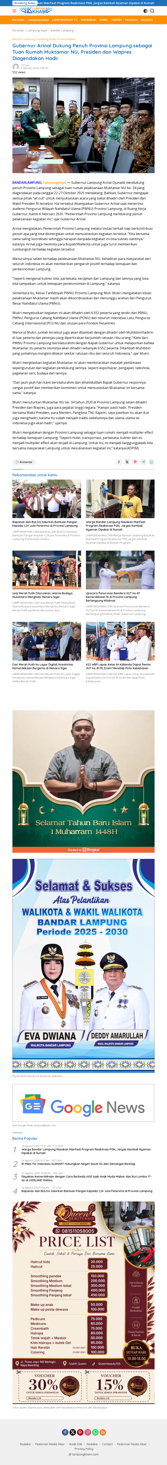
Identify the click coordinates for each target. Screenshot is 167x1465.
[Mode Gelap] (145, 11)
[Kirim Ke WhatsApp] (151, 462)
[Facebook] (65, 1432)
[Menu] (15, 10)
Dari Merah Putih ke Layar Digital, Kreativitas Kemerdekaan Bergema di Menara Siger (42, 666)
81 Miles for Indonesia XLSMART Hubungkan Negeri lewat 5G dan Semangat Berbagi (78, 1164)
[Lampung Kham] (35, 10)
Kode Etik (75, 1444)
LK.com (25, 65)
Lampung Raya (45, 39)
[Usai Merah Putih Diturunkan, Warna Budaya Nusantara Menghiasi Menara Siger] (46, 570)
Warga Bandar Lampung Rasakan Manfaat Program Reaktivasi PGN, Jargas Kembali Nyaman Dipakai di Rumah (115, 525)
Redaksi (25, 1444)
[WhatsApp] (95, 1432)
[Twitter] (72, 1432)
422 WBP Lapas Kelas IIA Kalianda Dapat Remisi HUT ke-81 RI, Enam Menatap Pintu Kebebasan (118, 666)
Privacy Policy (84, 1449)
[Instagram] (88, 1432)
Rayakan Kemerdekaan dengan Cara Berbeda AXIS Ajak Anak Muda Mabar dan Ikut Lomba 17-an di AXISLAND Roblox (87, 1178)
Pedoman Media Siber (50, 1444)
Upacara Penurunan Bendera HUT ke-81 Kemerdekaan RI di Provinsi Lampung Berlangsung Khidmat (113, 596)
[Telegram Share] (143, 462)
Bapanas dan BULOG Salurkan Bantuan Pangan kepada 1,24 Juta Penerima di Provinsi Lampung (45, 524)
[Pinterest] (80, 1432)
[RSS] (103, 1432)
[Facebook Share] (119, 462)
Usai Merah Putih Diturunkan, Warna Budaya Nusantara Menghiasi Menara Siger (42, 595)
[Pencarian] (152, 11)
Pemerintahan (66, 39)
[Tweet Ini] (127, 462)
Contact (107, 1444)
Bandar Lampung (23, 39)
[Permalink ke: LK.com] (15, 66)
